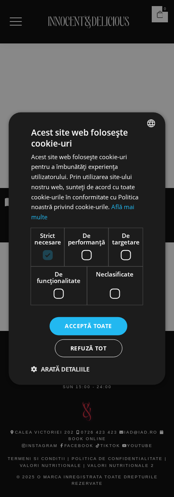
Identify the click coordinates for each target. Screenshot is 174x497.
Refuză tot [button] (88, 348)
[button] (60, 368)
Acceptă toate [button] (88, 326)
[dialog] (87, 248)
